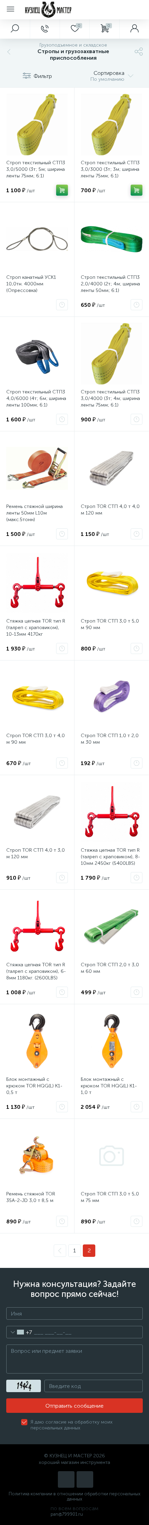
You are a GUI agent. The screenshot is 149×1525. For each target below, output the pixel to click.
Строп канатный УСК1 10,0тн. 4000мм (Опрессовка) (31, 283)
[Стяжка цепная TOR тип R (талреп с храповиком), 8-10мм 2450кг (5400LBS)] (111, 812)
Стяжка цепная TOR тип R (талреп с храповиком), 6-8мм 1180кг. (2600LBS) (36, 971)
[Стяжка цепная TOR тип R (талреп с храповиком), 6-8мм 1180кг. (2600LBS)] (37, 926)
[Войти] (134, 29)
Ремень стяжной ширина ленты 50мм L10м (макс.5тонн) (34, 513)
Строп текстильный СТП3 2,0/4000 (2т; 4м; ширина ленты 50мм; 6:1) (110, 283)
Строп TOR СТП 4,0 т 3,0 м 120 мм (35, 853)
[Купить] (62, 190)
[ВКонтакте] (66, 1479)
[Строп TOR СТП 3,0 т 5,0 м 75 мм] (111, 1155)
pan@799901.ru (67, 1514)
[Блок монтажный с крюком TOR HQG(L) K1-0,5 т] (37, 1041)
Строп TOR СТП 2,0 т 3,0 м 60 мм (110, 968)
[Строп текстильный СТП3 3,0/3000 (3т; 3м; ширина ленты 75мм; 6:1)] (111, 124)
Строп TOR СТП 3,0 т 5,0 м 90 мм (110, 624)
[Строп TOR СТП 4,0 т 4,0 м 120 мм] (111, 468)
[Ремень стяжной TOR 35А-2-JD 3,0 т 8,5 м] (37, 1155)
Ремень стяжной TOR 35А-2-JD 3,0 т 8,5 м (30, 1197)
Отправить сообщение (74, 1405)
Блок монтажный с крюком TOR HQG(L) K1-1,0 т (109, 1085)
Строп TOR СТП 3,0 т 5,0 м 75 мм (110, 1197)
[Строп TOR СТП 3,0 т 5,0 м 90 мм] (111, 583)
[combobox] (19, 1332)
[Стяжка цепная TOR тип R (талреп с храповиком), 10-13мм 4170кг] (37, 583)
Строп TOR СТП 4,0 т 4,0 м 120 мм (110, 510)
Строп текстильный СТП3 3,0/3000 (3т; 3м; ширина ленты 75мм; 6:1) (110, 169)
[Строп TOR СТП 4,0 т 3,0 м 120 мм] (37, 812)
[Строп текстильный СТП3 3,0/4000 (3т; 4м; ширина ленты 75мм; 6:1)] (111, 353)
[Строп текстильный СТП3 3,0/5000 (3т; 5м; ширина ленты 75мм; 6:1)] (37, 124)
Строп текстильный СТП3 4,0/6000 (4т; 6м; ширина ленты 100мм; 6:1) (36, 398)
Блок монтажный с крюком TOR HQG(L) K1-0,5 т (34, 1085)
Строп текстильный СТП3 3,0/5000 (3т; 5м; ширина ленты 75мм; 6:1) (35, 169)
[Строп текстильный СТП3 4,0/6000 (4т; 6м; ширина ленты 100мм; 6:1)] (37, 353)
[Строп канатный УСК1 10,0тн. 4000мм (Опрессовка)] (37, 239)
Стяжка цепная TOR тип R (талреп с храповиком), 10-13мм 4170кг (35, 627)
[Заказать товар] (62, 304)
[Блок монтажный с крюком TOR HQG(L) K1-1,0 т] (111, 1041)
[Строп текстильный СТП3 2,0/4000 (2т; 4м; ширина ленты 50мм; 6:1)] (111, 239)
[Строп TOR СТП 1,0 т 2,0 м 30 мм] (111, 697)
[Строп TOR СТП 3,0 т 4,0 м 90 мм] (37, 697)
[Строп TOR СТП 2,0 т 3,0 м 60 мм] (111, 926)
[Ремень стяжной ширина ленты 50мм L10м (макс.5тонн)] (37, 468)
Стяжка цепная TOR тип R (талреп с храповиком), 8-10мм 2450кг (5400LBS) (110, 856)
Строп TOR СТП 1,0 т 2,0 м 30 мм (110, 739)
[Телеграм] (85, 1479)
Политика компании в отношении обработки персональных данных (74, 1496)
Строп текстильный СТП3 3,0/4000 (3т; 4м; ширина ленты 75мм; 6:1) (110, 398)
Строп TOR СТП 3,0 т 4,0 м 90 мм (35, 739)
